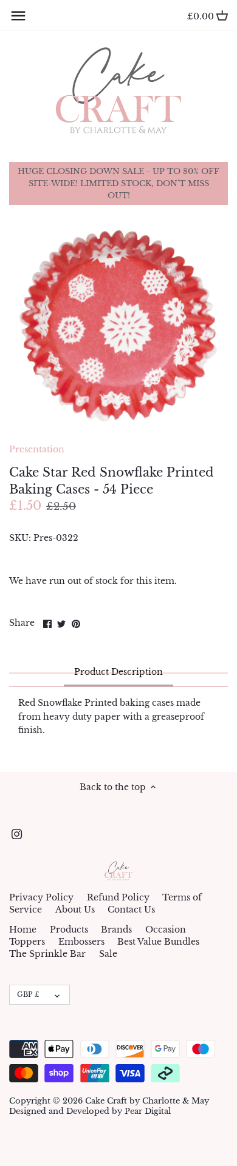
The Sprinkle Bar (47, 953)
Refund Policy (118, 897)
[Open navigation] (18, 16)
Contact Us (131, 909)
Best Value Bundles (158, 941)
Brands (116, 929)
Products (69, 929)
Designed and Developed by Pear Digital (90, 1111)
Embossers (81, 941)
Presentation (36, 449)
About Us (75, 909)
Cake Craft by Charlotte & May (147, 1100)
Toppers (27, 941)
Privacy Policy (41, 897)
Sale (108, 953)
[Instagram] (17, 834)
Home (22, 929)
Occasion (165, 929)
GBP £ (28, 994)
